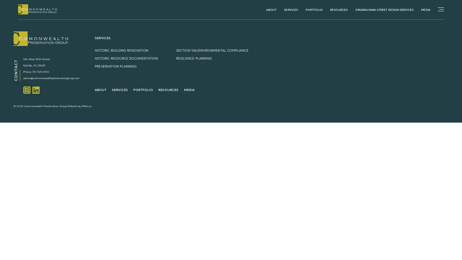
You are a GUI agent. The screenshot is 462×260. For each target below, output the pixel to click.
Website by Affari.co (79, 106)
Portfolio (314, 10)
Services (291, 10)
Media (425, 10)
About (271, 10)
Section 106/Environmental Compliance (212, 50)
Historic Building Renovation (121, 50)
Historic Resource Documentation (126, 58)
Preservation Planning (116, 66)
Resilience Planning (194, 58)
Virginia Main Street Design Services (384, 10)
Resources (339, 10)
